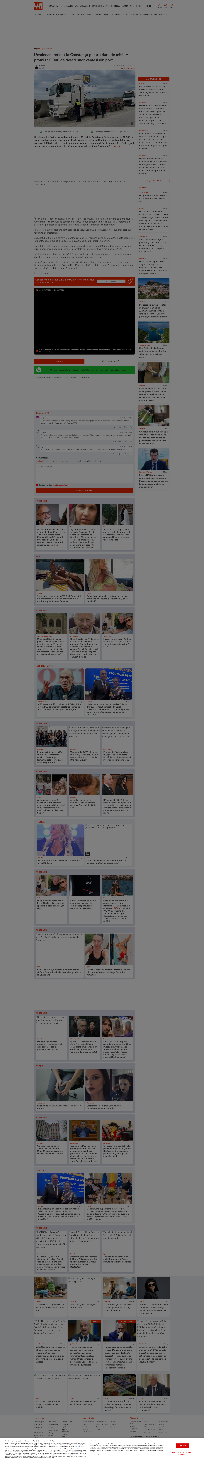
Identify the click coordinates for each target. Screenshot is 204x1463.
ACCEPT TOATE (182, 1446)
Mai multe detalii (79, 1446)
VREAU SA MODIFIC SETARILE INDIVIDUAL (182, 1453)
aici (78, 1453)
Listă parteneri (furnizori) (97, 1454)
